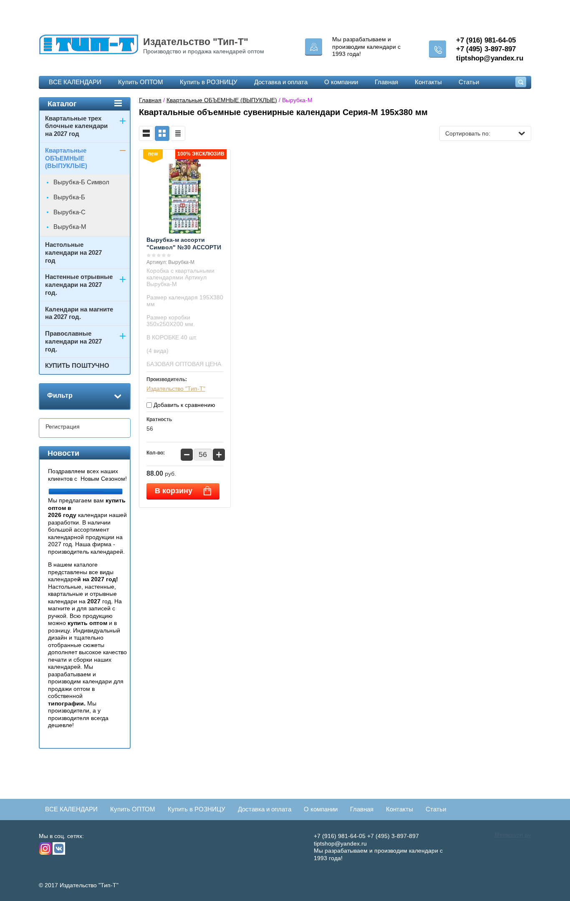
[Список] (146, 133)
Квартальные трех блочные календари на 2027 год (76, 126)
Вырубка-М (69, 226)
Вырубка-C (69, 212)
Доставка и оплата (281, 81)
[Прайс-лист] (178, 133)
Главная (386, 81)
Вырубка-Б (69, 197)
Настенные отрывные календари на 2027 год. (79, 284)
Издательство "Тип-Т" (195, 41)
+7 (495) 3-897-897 (486, 49)
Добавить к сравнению (183, 405)
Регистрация (62, 426)
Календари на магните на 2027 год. (79, 313)
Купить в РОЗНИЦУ (208, 81)
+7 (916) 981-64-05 (486, 40)
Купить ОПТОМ (140, 81)
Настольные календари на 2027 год (73, 252)
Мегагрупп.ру (512, 834)
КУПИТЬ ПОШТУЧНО (77, 365)
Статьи (469, 81)
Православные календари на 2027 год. (73, 341)
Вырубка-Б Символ (81, 182)
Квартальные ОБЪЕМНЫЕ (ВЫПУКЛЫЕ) (221, 100)
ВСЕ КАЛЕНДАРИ (75, 81)
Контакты (428, 81)
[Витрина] (162, 133)
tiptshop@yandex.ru (489, 58)
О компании (341, 81)
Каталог (62, 104)
